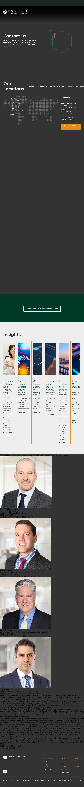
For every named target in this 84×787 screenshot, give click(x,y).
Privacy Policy (16, 780)
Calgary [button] (43, 86)
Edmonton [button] (53, 86)
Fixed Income (63, 765)
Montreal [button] (80, 86)
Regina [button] (62, 86)
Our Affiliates (48, 769)
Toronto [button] (70, 86)
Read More (7, 433)
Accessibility (26, 780)
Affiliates (78, 758)
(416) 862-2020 (69, 117)
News (77, 764)
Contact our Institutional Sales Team (42, 309)
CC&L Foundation (48, 765)
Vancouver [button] (33, 86)
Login (69, 3)
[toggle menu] (79, 12)
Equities (63, 761)
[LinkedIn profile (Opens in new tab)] (5, 771)
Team (77, 761)
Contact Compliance (74, 780)
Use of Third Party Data (59, 780)
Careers (51, 3)
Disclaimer (6, 780)
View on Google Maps (70, 127)
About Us (47, 761)
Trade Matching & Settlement (41, 780)
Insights (77, 767)
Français (58, 3)
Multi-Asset (64, 769)
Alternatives (65, 772)
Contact (45, 3)
